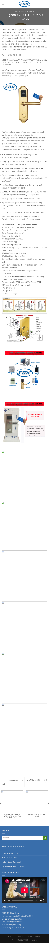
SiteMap (38, 936)
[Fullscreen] (44, 900)
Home (10, 936)
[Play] (5, 900)
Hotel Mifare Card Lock (11, 862)
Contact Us (28, 936)
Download (18, 936)
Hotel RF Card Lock (24, 11)
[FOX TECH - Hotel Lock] (24, 4)
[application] (24, 890)
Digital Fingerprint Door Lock (14, 866)
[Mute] (41, 900)
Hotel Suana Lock (9, 858)
